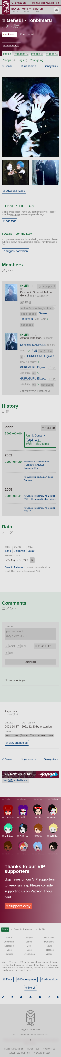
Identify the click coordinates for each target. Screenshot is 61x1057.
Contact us (49, 1049)
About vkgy (51, 979)
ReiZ (34, 350)
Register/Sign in (13, 1049)
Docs (9, 979)
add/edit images (15, 190)
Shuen (28, 334)
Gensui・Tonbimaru (29, 20)
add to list (28, 34)
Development (28, 979)
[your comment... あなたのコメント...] (30, 634)
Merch (32, 987)
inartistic (42, 1035)
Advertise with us (19, 1053)
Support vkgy (19, 906)
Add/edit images (11, 45)
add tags (11, 221)
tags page (15, 214)
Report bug (33, 1049)
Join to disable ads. (15, 780)
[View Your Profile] (56, 10)
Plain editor (47, 646)
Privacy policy (42, 1053)
